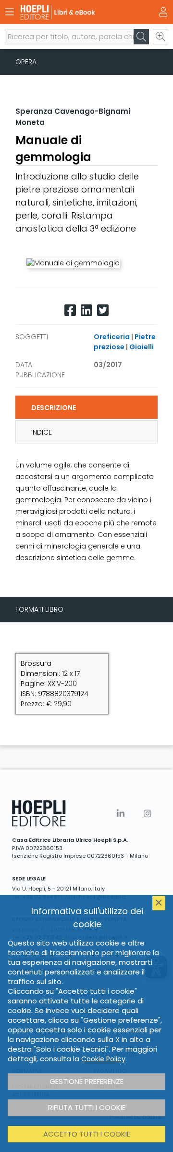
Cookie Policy (103, 1059)
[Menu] (9, 12)
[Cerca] (141, 36)
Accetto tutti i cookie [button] (86, 1134)
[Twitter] (103, 310)
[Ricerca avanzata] (160, 36)
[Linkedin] (86, 310)
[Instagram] (147, 814)
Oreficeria (112, 337)
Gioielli (141, 347)
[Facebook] (70, 310)
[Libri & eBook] (69, 12)
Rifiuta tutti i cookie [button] (86, 1107)
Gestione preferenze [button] (86, 1081)
